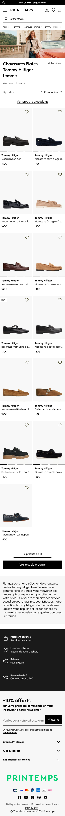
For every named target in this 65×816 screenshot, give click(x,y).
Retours (14, 659)
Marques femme (32, 27)
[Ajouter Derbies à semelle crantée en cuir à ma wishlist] (26, 425)
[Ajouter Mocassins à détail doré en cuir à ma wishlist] (60, 300)
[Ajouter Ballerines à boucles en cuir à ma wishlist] (60, 362)
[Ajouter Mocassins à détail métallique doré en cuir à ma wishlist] (26, 362)
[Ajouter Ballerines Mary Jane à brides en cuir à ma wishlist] (26, 300)
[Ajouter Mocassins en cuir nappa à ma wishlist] (26, 488)
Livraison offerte (19, 648)
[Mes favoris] (53, 10)
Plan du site (31, 807)
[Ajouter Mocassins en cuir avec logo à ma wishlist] (26, 174)
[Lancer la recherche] (6, 18)
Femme (16, 27)
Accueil (6, 27)
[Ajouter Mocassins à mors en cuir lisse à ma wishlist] (26, 237)
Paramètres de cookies (44, 804)
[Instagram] (26, 797)
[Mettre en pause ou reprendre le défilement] (3, 2)
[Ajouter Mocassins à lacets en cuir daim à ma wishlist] (60, 425)
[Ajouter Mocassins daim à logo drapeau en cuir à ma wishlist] (60, 112)
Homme (20, 83)
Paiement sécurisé (20, 636)
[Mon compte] (47, 10)
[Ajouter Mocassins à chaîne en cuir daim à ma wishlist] (60, 237)
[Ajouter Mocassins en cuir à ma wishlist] (26, 112)
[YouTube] (45, 797)
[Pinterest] (39, 797)
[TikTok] (32, 797)
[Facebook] (19, 797)
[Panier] (60, 10)
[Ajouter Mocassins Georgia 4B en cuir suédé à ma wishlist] (60, 174)
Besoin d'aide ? (18, 675)
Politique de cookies (17, 804)
